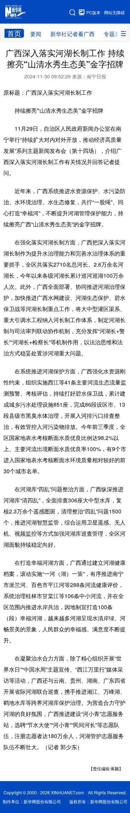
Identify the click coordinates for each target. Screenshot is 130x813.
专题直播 (115, 34)
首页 (14, 33)
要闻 (35, 34)
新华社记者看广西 (72, 34)
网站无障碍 (114, 12)
